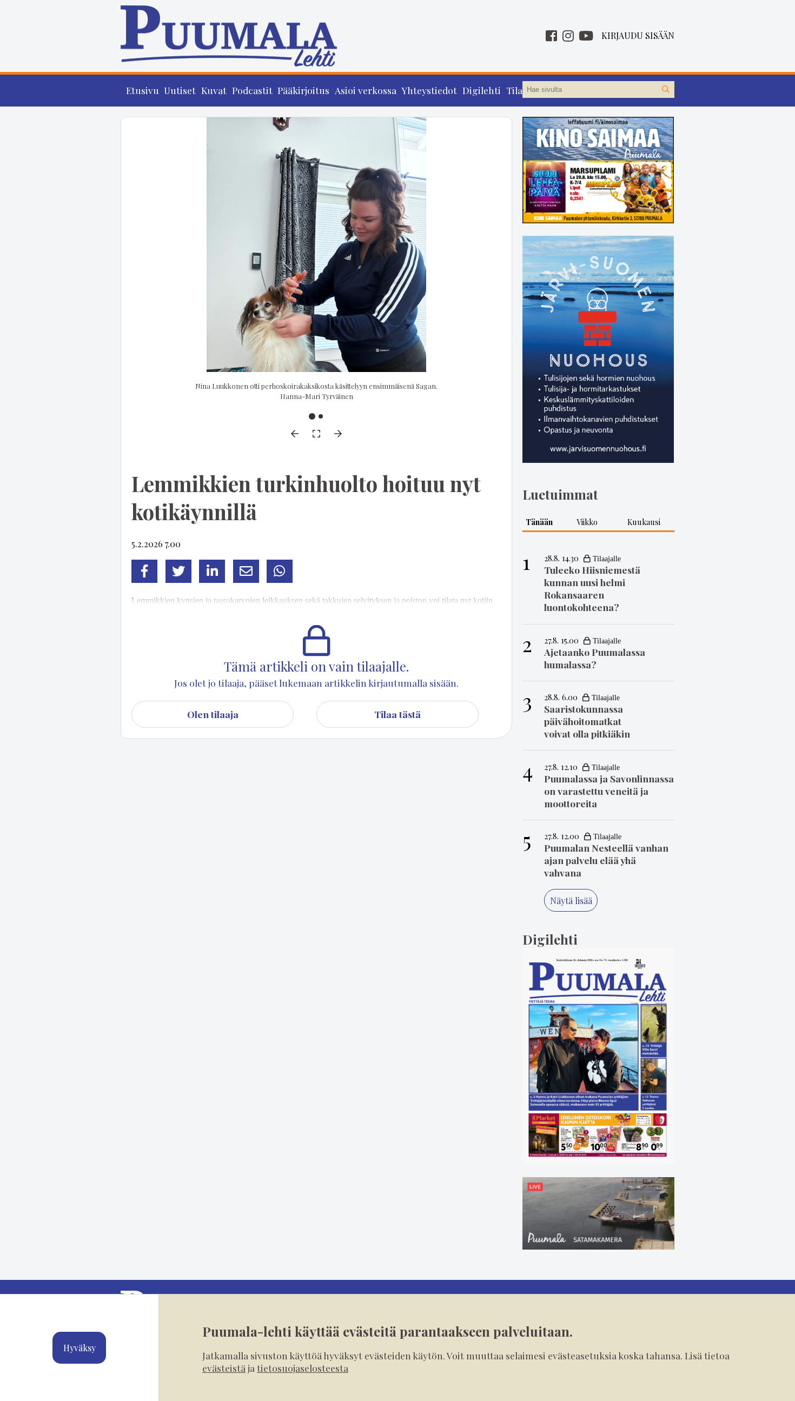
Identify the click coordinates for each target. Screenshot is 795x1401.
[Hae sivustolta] (666, 90)
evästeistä (224, 1368)
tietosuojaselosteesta (302, 1368)
